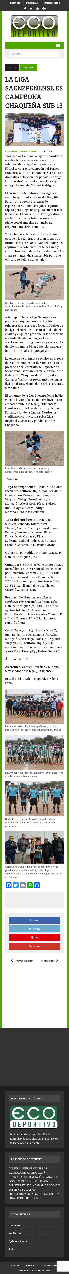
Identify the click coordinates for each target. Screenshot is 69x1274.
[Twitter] (31, 8)
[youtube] (38, 8)
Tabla (12, 1249)
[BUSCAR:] (34, 53)
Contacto (15, 2)
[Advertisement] (38, 899)
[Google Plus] (44, 8)
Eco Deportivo (27, 151)
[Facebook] (25, 8)
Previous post (24, 961)
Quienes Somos (52, 2)
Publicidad (32, 2)
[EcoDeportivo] (34, 26)
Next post (47, 961)
